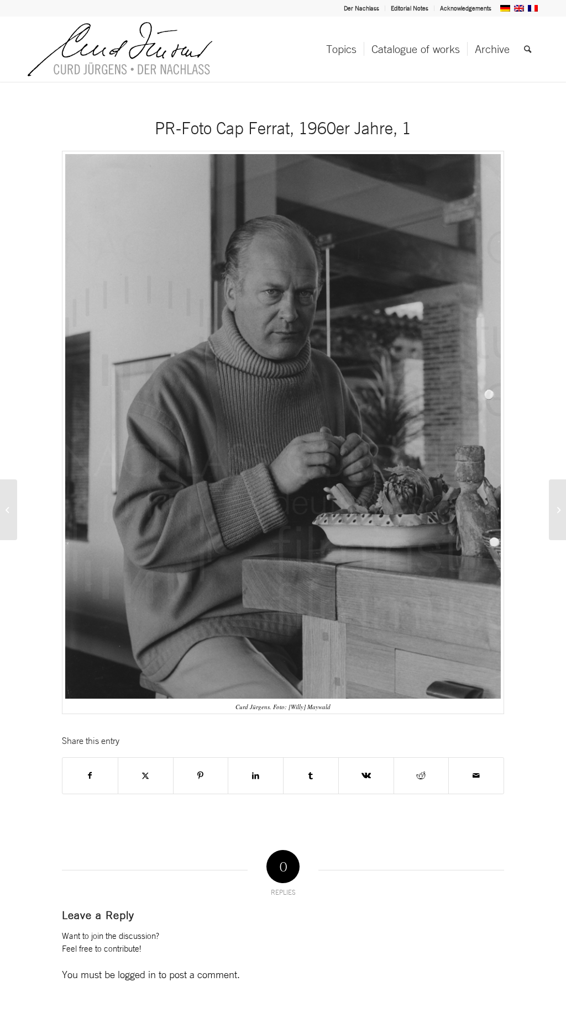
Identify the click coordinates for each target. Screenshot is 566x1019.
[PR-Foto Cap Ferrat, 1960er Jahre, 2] (557, 509)
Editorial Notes (409, 8)
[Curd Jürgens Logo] (120, 49)
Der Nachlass (361, 8)
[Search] (527, 49)
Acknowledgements (465, 8)
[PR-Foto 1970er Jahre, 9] (8, 509)
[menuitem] (361, 8)
